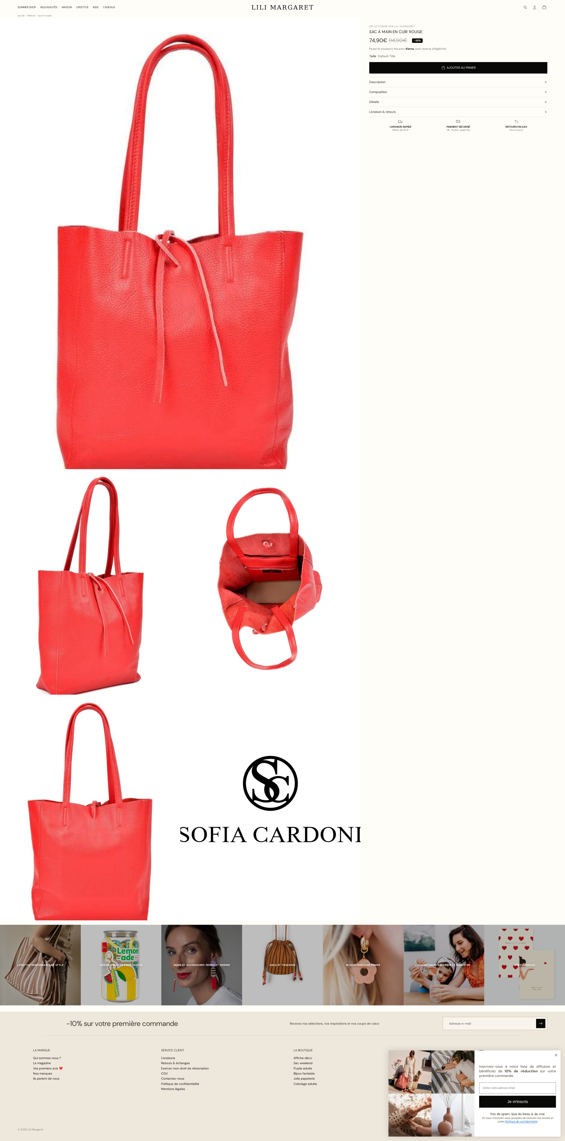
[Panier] (544, 7)
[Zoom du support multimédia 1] (180, 243)
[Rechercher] (525, 7)
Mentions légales (173, 1089)
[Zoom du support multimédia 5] (270, 807)
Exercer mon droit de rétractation (185, 1068)
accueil (21, 16)
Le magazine (42, 1063)
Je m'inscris (517, 1101)
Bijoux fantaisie (304, 1073)
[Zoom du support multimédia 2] (90, 582)
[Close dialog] (556, 1055)
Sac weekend (303, 1063)
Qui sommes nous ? (47, 1058)
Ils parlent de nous (46, 1079)
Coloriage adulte (305, 1084)
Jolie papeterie (304, 1079)
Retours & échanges (175, 1063)
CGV (164, 1073)
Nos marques (42, 1073)
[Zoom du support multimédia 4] (90, 807)
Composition (378, 92)
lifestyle (31, 16)
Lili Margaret (35, 1129)
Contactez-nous (172, 1079)
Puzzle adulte (303, 1068)
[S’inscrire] (540, 1023)
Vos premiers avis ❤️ (48, 1068)
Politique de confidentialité (180, 1084)
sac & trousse (45, 16)
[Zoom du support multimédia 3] (270, 582)
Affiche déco (303, 1058)
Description (377, 82)
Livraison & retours (382, 112)
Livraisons (168, 1058)
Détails (374, 102)
